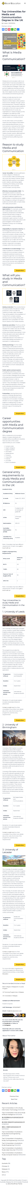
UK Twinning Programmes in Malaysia (13, 992)
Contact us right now (8, 707)
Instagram (7, 1025)
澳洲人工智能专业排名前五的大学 (11, 1127)
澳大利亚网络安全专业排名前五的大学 (12, 1117)
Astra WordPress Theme (15, 1184)
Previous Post (14, 1096)
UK (3, 1175)
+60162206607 (16, 1007)
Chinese (4, 1166)
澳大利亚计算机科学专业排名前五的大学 (13, 1122)
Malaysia (4, 1169)
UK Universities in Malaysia (9, 995)
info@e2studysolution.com (14, 1011)
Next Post (14, 1099)
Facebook (7, 1023)
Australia (4, 1163)
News (4, 1172)
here (21, 1030)
